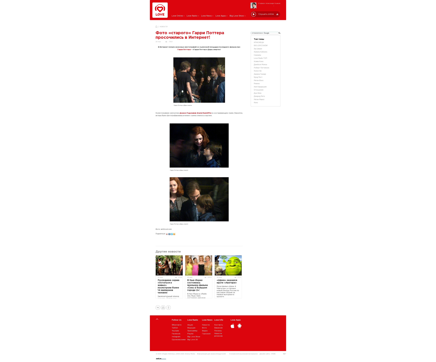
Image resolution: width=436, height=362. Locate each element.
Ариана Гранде (260, 74)
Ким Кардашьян (260, 87)
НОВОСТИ (163, 26)
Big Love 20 (192, 339)
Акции (190, 325)
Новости (206, 325)
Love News (206, 16)
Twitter (175, 328)
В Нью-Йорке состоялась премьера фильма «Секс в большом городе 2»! (197, 285)
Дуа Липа (257, 93)
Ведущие (191, 328)
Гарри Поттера (184, 49)
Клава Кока (258, 61)
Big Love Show (237, 16)
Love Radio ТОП (260, 58)
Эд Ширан (258, 48)
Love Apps (221, 16)
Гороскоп (206, 333)
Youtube (175, 331)
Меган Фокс (259, 80)
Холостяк (258, 71)
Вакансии (218, 328)
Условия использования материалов (243, 354)
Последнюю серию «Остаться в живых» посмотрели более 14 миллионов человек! (168, 286)
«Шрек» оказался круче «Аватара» (227, 281)
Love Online (177, 16)
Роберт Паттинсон (261, 68)
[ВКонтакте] (169, 233)
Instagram (176, 336)
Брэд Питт (258, 77)
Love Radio (192, 16)
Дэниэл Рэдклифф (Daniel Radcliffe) (195, 113)
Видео (205, 331)
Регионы (218, 331)
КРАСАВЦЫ (259, 42)
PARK (273, 354)
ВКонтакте (176, 325)
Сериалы (257, 55)
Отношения (258, 90)
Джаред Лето (259, 96)
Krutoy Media (190, 354)
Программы (192, 331)
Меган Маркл (259, 99)
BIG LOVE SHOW (261, 45)
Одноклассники (179, 339)
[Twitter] (172, 233)
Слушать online (266, 14)
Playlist (190, 333)
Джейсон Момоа (260, 64)
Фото (204, 328)
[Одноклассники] (174, 233)
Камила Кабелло (260, 52)
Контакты (218, 325)
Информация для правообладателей (211, 354)
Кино (256, 102)
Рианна (257, 83)
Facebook (176, 333)
